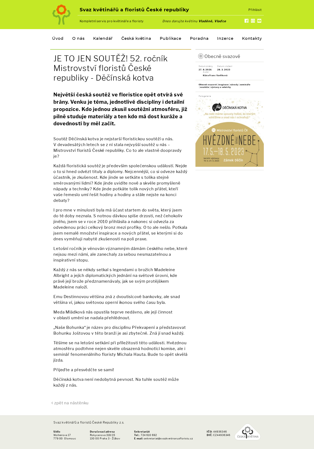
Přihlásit (255, 10)
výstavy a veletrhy (221, 87)
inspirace (223, 84)
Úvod (58, 39)
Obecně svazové (222, 56)
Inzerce (225, 39)
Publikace (170, 39)
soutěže (204, 87)
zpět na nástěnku (71, 402)
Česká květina (136, 39)
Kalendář (103, 39)
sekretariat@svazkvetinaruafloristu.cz (168, 438)
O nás (78, 39)
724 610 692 (149, 435)
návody (234, 84)
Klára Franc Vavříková (215, 75)
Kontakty (252, 39)
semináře (245, 84)
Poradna (199, 39)
